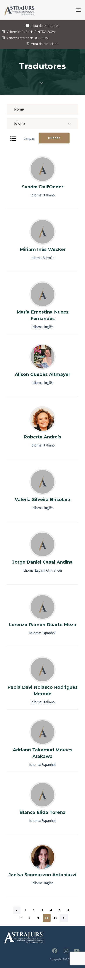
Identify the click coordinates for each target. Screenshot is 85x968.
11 (55, 918)
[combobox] (42, 123)
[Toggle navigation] (68, 10)
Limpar (29, 138)
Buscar (54, 138)
